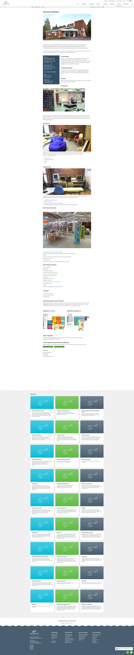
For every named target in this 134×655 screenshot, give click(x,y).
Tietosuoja (94, 641)
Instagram (32, 646)
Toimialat (53, 638)
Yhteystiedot (94, 637)
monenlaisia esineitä (48, 261)
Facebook (32, 645)
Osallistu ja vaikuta (68, 642)
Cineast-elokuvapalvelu (47, 293)
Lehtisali (44, 255)
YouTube (31, 647)
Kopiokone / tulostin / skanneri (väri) (50, 273)
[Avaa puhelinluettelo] (132, 1)
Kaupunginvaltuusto (68, 634)
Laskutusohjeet (81, 638)
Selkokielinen (45, 258)
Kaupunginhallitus (68, 635)
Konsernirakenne (54, 637)
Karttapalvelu (94, 639)
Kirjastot (43, 7)
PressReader (45, 296)
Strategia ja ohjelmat (82, 635)
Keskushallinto (54, 635)
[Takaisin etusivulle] (32, 7)
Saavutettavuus (95, 642)
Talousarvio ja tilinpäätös (83, 634)
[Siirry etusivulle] (6, 4)
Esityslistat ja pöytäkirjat (69, 639)
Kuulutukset (67, 641)
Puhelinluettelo (95, 635)
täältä (74, 80)
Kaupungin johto (54, 634)
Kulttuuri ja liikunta (37, 7)
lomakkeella (45, 304)
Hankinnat (81, 639)
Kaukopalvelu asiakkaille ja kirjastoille (50, 272)
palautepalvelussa (46, 339)
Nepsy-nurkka (45, 256)
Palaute (93, 638)
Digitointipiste (45, 268)
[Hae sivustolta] (131, 4)
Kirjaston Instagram (59, 346)
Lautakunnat (67, 637)
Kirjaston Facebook (47, 346)
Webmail (53, 642)
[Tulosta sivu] (103, 7)
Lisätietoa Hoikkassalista (48, 119)
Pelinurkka (45, 281)
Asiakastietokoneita (47, 267)
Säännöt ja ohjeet (82, 637)
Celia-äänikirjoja (46, 252)
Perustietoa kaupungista (96, 634)
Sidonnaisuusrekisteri (69, 638)
